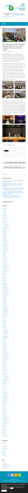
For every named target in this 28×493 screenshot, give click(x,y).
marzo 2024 (4, 260)
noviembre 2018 (5, 376)
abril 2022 (4, 302)
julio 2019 (4, 361)
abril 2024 (4, 258)
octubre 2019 (4, 356)
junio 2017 (4, 407)
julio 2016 (4, 427)
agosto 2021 (4, 316)
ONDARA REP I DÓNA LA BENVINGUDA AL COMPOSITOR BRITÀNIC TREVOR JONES (11, 196)
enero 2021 (4, 329)
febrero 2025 (4, 240)
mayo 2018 (4, 387)
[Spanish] (19, 13)
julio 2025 (4, 231)
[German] (19, 14)
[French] (15, 14)
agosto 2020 (4, 338)
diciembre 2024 (5, 244)
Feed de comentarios (6, 466)
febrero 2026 (4, 219)
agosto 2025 (4, 229)
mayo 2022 (4, 300)
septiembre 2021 (5, 314)
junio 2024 (4, 255)
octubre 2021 (4, 313)
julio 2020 (4, 340)
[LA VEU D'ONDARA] (14, 7)
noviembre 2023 (5, 267)
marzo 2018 (4, 390)
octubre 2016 (4, 421)
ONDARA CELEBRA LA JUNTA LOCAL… (14, 167)
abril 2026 (4, 215)
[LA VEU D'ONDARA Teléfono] (19, 475)
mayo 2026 (4, 213)
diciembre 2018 (5, 374)
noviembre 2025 (5, 224)
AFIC (3, 444)
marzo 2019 (4, 369)
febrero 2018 (4, 392)
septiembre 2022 (5, 293)
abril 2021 (4, 323)
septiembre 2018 (5, 379)
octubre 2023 (4, 269)
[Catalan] (14, 13)
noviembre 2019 (5, 354)
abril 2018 (4, 389)
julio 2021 (4, 318)
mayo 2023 (4, 278)
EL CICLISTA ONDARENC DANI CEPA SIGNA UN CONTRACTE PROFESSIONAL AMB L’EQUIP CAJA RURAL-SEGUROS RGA (12, 193)
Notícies (4, 453)
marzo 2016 (4, 434)
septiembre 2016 (5, 423)
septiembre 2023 (5, 271)
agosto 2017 (4, 403)
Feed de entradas (5, 464)
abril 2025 (4, 237)
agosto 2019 (4, 360)
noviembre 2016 (5, 419)
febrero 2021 (4, 327)
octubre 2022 (4, 291)
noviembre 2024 (5, 246)
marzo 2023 (4, 282)
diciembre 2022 (5, 287)
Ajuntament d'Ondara (15, 480)
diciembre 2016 (5, 417)
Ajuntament (4, 446)
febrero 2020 (4, 349)
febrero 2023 (4, 284)
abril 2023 (4, 280)
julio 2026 (4, 210)
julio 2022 (4, 296)
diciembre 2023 (5, 266)
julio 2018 (4, 383)
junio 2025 (4, 233)
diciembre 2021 (5, 309)
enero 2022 (4, 307)
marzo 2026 (4, 217)
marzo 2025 (4, 238)
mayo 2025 (4, 235)
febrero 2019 (4, 370)
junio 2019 (4, 363)
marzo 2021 (4, 325)
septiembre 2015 (5, 436)
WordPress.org (5, 467)
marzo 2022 (4, 304)
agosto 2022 (4, 295)
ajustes (11, 488)
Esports (3, 451)
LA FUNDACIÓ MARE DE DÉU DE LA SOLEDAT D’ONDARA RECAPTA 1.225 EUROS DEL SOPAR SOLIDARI (12, 185)
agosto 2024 (4, 251)
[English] (23, 13)
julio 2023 (4, 275)
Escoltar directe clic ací (7, 16)
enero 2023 (4, 285)
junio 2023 (4, 276)
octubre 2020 (4, 334)
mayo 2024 (4, 257)
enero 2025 (4, 242)
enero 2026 (4, 220)
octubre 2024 (4, 248)
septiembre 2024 (5, 249)
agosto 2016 (4, 425)
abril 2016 (4, 432)
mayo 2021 (4, 322)
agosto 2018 (4, 381)
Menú (5, 23)
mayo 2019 (4, 365)
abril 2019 (4, 367)
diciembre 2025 (5, 222)
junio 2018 (4, 385)
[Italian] (23, 14)
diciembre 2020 (5, 331)
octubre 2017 (4, 399)
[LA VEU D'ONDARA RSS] (16, 475)
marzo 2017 (4, 412)
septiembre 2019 (5, 358)
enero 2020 (4, 351)
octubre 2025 (4, 226)
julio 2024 (4, 253)
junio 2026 (4, 211)
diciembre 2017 (5, 396)
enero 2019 (4, 372)
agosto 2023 (4, 273)
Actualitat (9, 145)
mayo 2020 (4, 343)
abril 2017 (4, 410)
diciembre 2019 (5, 352)
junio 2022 (4, 298)
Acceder (4, 462)
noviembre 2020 (5, 332)
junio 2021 (4, 320)
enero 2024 (4, 264)
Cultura (13, 145)
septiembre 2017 (5, 401)
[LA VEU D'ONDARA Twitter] (12, 475)
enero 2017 (4, 416)
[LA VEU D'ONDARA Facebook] (8, 475)
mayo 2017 (4, 408)
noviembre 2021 (5, 311)
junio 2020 (4, 342)
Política (3, 455)
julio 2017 (4, 405)
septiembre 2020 (5, 336)
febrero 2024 (4, 262)
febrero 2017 (4, 414)
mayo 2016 (4, 430)
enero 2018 (4, 394)
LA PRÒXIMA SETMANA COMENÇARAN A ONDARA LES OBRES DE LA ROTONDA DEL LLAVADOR (13, 189)
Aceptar (4, 490)
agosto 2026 (4, 208)
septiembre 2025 (5, 228)
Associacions (5, 448)
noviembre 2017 (5, 398)
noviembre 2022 (5, 289)
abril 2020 (4, 345)
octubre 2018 (4, 378)
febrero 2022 (4, 305)
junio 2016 (4, 428)
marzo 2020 (4, 347)
